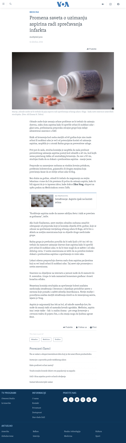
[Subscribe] (94, 399)
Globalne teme (7, 436)
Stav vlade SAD (38, 417)
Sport (97, 436)
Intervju (36, 436)
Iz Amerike (6, 403)
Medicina (34, 12)
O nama (35, 399)
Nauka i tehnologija (72, 432)
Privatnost (36, 408)
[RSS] (88, 399)
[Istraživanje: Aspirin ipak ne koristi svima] (42, 201)
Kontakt (35, 403)
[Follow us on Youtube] (77, 399)
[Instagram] (110, 4)
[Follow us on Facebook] (65, 399)
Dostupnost (37, 413)
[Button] (92, 49)
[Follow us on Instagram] (82, 399)
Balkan (36, 432)
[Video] (103, 4)
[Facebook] (118, 4)
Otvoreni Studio (8, 399)
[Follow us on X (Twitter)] (71, 399)
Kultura (98, 432)
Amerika (5, 432)
